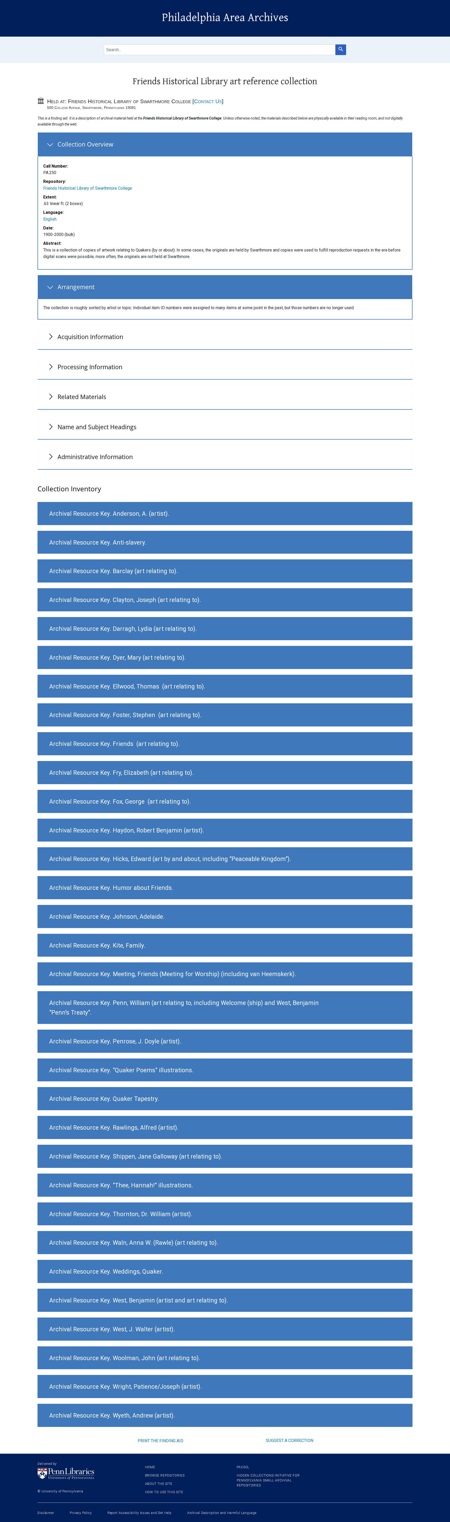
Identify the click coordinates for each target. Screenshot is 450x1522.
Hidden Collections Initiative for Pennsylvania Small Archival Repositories (268, 1480)
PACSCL (243, 1467)
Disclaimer (46, 1513)
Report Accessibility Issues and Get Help (140, 1513)
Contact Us (208, 101)
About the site (159, 1484)
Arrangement (76, 287)
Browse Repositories (165, 1475)
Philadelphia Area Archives (225, 17)
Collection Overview (85, 144)
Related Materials (82, 397)
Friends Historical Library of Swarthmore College (87, 188)
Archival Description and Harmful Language (222, 1513)
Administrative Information (95, 457)
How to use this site (164, 1492)
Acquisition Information (90, 337)
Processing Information (90, 367)
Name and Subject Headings (97, 427)
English (50, 219)
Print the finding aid (160, 1440)
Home (150, 1467)
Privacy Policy (81, 1513)
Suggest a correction (289, 1440)
